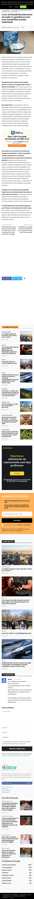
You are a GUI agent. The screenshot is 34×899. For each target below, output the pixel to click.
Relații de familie (6, 331)
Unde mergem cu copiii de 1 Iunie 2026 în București (10, 405)
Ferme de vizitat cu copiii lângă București (9, 362)
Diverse (4, 345)
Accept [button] (23, 6)
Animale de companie (7, 816)
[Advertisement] (17, 255)
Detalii (16, 6)
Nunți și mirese (6, 848)
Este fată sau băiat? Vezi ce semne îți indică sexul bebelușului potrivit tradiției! (10, 839)
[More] (24, 278)
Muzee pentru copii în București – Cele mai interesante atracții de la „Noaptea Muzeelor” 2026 (10, 420)
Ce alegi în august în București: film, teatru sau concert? (9, 335)
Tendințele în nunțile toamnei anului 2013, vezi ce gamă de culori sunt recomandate (25, 229)
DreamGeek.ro (6, 790)
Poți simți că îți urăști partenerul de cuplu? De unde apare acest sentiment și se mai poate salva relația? (9, 230)
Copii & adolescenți (7, 415)
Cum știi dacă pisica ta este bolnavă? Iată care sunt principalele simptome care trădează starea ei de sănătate (10, 822)
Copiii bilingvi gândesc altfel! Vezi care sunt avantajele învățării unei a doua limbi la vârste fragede (10, 806)
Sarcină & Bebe (6, 835)
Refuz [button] (10, 6)
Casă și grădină (6, 10)
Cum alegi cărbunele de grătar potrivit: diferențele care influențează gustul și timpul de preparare (10, 350)
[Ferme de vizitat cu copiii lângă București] (26, 364)
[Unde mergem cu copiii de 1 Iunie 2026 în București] (26, 406)
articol (21, 62)
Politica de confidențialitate (24, 524)
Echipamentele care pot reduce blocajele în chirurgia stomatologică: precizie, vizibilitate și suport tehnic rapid (10, 379)
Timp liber (4, 388)
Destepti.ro (5, 789)
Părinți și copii (5, 402)
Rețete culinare (6, 429)
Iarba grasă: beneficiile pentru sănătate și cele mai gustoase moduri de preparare (10, 434)
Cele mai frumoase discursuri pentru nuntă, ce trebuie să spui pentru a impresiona (9, 853)
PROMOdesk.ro (6, 784)
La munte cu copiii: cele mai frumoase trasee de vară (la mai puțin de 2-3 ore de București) (10, 393)
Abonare (17, 520)
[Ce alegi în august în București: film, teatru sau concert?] (26, 336)
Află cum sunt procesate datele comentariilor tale (16, 755)
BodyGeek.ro (6, 792)
